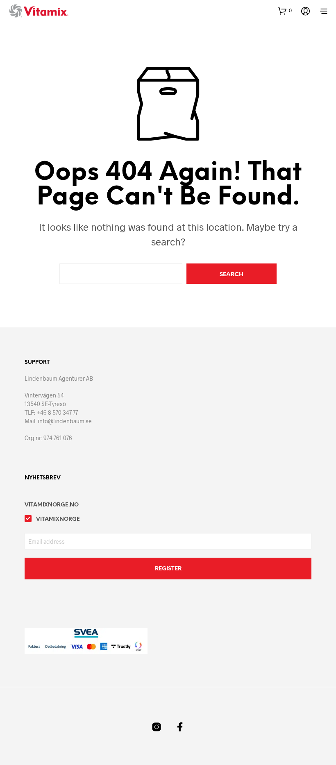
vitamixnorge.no (52, 505)
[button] (285, 11)
